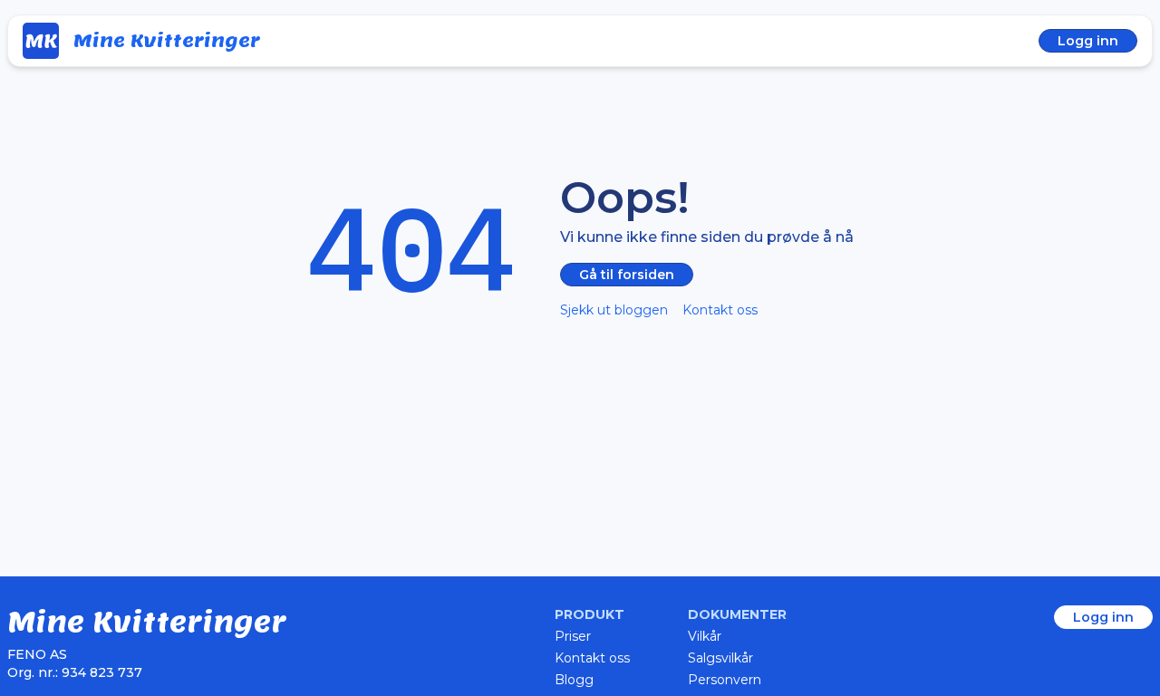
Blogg (574, 680)
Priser (573, 636)
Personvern (724, 680)
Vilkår (704, 636)
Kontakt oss (720, 310)
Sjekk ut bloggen (614, 310)
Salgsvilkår (720, 658)
